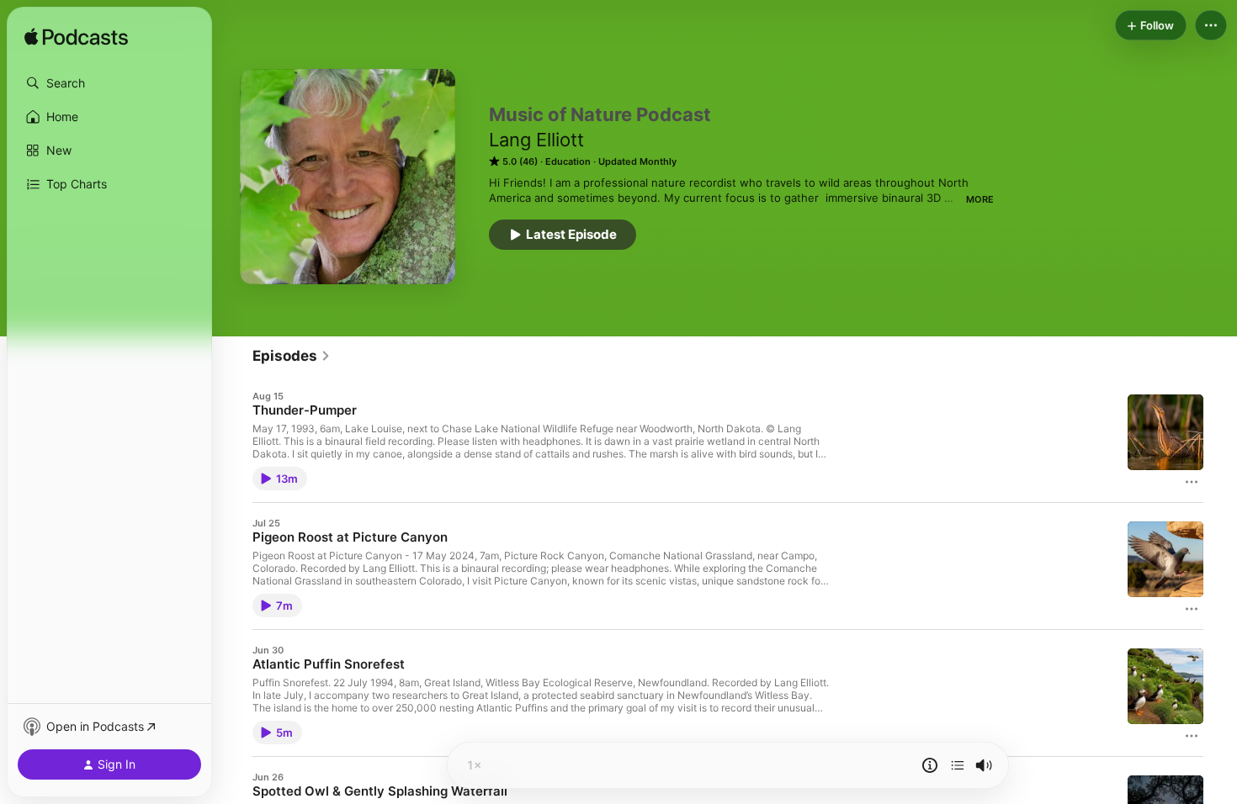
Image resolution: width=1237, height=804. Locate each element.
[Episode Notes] (930, 765)
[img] (76, 37)
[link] (291, 355)
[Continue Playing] (958, 765)
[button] (109, 83)
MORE (980, 199)
